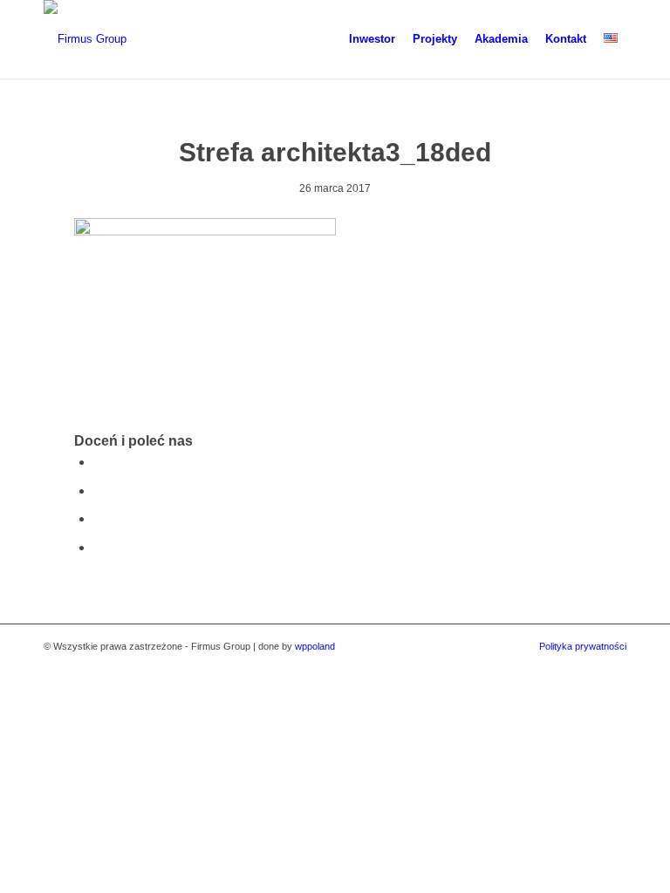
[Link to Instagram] (587, 665)
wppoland (315, 646)
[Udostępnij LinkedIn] (98, 547)
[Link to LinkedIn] (613, 665)
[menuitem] (372, 39)
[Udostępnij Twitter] (98, 490)
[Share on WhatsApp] (98, 518)
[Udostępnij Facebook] (98, 461)
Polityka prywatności (582, 646)
